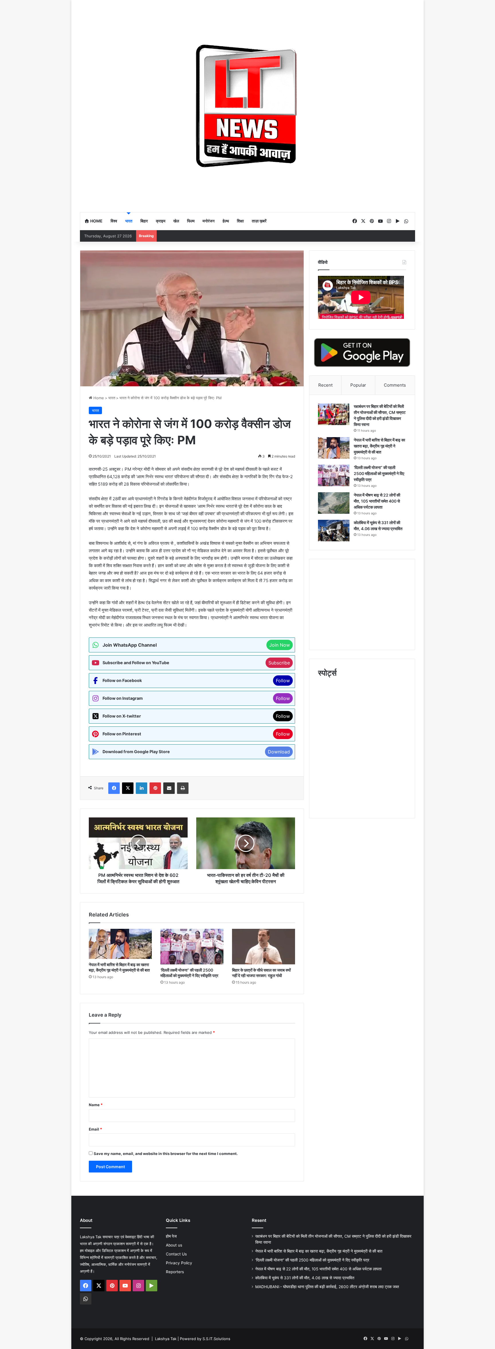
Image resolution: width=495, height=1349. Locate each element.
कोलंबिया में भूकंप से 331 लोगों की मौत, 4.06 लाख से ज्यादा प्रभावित (304, 1278)
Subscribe (279, 663)
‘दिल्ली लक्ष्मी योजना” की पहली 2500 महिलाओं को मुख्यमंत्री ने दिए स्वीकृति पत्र (379, 473)
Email (95, 1129)
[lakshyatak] (247, 105)
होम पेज (171, 1236)
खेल (176, 220)
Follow (283, 680)
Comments (395, 385)
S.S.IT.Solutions (216, 1338)
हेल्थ (226, 220)
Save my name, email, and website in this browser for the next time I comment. (166, 1153)
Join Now (279, 645)
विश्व (114, 220)
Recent (325, 385)
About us (174, 1245)
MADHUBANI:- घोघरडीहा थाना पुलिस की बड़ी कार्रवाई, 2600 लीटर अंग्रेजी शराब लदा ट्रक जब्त (327, 1286)
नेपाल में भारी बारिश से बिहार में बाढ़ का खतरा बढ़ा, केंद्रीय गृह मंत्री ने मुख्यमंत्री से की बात (379, 445)
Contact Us (176, 1254)
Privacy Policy (179, 1263)
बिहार (144, 220)
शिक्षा (240, 220)
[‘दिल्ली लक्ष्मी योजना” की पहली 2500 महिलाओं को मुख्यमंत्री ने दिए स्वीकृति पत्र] (191, 946)
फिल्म (191, 220)
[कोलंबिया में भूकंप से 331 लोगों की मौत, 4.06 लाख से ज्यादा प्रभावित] (333, 530)
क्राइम (160, 220)
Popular (358, 385)
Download (279, 752)
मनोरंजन (209, 220)
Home (96, 220)
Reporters (175, 1271)
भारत (128, 220)
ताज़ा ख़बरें (259, 220)
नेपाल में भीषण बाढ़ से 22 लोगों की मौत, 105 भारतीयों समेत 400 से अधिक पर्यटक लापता (377, 501)
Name (96, 1104)
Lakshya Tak (165, 1338)
